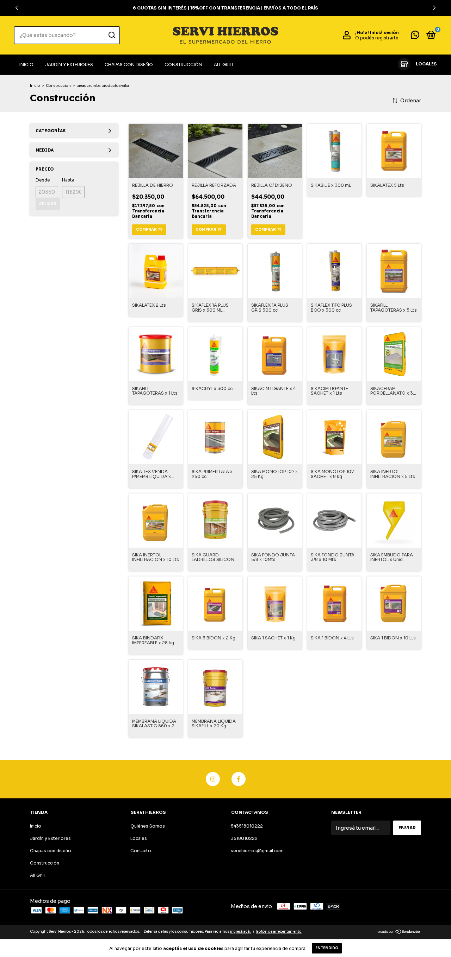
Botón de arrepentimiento (279, 931)
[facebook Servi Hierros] (238, 779)
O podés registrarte (377, 37)
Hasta (68, 180)
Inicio (26, 64)
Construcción (183, 64)
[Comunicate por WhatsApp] (415, 36)
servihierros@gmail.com (257, 850)
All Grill (224, 64)
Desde (43, 180)
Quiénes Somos (147, 826)
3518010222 (244, 838)
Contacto (140, 850)
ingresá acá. (240, 931)
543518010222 (247, 826)
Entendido (326, 948)
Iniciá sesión (384, 32)
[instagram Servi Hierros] (213, 779)
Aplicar (47, 204)
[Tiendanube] (399, 932)
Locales (138, 838)
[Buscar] (111, 35)
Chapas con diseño (129, 64)
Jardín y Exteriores (69, 64)
